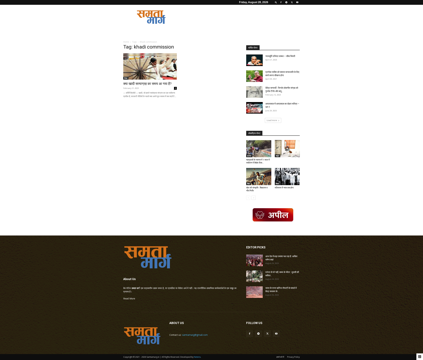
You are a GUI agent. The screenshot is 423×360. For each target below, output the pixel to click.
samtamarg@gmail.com (195, 334)
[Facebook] (280, 2)
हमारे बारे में (280, 357)
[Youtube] (297, 2)
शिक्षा (248, 183)
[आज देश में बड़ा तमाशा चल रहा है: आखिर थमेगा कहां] (254, 260)
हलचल (249, 156)
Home (126, 41)
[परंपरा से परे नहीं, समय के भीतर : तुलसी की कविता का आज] (254, 276)
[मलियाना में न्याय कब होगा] (287, 176)
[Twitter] (291, 2)
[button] (275, 2)
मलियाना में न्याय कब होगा (284, 187)
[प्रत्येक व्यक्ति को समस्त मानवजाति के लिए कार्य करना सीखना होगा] (254, 76)
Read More (129, 298)
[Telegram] (286, 2)
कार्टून (277, 156)
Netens (197, 357)
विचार (125, 78)
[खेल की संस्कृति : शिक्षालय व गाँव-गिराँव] (258, 176)
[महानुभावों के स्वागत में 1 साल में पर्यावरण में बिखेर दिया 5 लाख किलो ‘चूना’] (258, 148)
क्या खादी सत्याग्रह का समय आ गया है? (147, 84)
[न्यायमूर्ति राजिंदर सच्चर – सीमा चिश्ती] (254, 60)
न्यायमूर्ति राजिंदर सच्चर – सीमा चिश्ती (280, 56)
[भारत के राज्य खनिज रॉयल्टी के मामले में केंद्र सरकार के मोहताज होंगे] (254, 292)
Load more (272, 120)
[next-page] (253, 198)
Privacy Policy (293, 357)
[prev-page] (248, 198)
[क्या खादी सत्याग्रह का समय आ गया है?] (150, 66)
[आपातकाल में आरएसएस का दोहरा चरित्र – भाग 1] (254, 108)
